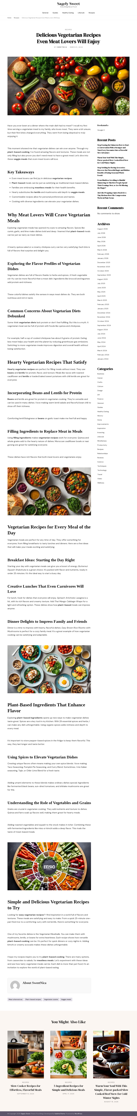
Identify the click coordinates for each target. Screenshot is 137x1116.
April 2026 (101, 246)
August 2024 (102, 329)
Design (100, 390)
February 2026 (103, 254)
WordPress (78, 1114)
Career (100, 378)
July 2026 (101, 233)
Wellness (100, 483)
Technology (102, 470)
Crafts (99, 382)
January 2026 (102, 258)
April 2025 (101, 296)
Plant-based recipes (33, 999)
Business (100, 374)
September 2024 (104, 325)
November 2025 (103, 267)
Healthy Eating (68, 13)
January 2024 (102, 359)
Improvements (103, 424)
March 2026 (102, 250)
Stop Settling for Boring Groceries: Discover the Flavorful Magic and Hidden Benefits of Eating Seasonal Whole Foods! (113, 171)
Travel (99, 474)
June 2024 (101, 338)
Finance (100, 399)
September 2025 (104, 275)
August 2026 (102, 229)
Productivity (102, 445)
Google (100, 130)
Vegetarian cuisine (51, 999)
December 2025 (103, 262)
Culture (100, 386)
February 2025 (103, 304)
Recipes (92, 13)
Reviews (100, 458)
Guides (55, 13)
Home (99, 420)
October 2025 (103, 271)
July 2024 (101, 334)
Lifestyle (81, 13)
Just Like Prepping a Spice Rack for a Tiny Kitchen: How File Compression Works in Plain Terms (111, 195)
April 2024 (101, 346)
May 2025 (101, 292)
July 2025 (101, 283)
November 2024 (103, 317)
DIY (98, 395)
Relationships (102, 453)
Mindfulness (102, 441)
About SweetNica (34, 983)
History (100, 416)
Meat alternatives (15, 999)
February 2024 (103, 355)
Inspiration (101, 428)
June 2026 (101, 237)
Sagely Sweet (68, 3)
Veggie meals (66, 999)
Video (99, 479)
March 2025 (102, 300)
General (45, 13)
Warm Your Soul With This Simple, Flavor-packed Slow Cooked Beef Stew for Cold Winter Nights (112, 160)
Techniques (101, 466)
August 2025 (102, 279)
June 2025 (101, 288)
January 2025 (102, 308)
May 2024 (101, 342)
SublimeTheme (60, 1114)
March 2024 (102, 350)
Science (100, 462)
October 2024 (103, 321)
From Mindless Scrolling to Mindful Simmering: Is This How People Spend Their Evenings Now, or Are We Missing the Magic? (112, 184)
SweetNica (62, 47)
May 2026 (101, 241)
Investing (100, 432)
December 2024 (103, 313)
